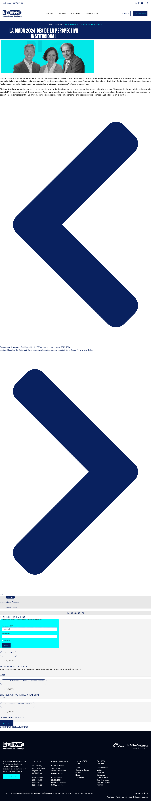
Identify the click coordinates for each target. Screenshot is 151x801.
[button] (106, 13)
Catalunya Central (82, 770)
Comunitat (75, 13)
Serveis (62, 13)
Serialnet (69, 793)
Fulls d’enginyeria (103, 782)
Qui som (49, 13)
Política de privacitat (124, 797)
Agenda (100, 785)
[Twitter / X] (148, 3)
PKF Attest (61, 793)
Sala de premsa (103, 780)
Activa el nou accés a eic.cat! (15, 666)
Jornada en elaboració (12, 717)
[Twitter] (147, 793)
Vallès (78, 768)
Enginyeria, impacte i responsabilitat (19, 694)
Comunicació (92, 13)
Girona (78, 772)
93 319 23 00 (18, 3)
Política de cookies (140, 797)
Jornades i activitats (37, 681)
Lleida (78, 775)
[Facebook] (145, 3)
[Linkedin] (136, 3)
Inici (50, 25)
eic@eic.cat (6, 3)
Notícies (57, 25)
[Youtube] (75, 613)
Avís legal (110, 797)
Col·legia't (124, 13)
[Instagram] (139, 3)
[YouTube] (142, 3)
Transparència (102, 777)
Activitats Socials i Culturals (18, 681)
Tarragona (80, 777)
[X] (83, 613)
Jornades (12, 703)
